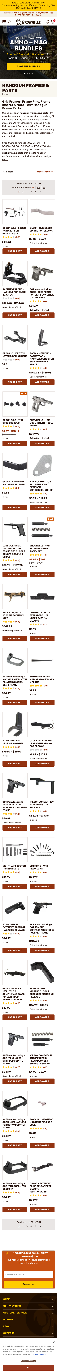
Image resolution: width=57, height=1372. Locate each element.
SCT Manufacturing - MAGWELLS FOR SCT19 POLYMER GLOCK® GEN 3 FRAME (14, 680)
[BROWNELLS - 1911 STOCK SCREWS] (15, 404)
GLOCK (31, 143)
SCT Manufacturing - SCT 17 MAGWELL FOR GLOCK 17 (14, 1186)
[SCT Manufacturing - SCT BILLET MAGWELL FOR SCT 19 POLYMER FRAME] (15, 1103)
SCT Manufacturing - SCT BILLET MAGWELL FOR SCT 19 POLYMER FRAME (14, 1123)
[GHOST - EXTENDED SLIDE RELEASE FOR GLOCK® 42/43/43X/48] (42, 1167)
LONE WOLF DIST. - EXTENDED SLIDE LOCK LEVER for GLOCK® (40, 616)
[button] (4, 22)
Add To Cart (15, 251)
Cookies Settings (28, 1361)
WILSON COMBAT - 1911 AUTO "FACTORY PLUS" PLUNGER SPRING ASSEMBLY (42, 1059)
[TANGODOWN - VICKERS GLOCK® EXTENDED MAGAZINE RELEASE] (42, 972)
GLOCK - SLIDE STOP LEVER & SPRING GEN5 (14, 354)
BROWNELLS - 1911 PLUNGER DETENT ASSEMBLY (40, 548)
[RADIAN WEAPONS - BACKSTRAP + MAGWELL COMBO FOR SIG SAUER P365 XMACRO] (42, 337)
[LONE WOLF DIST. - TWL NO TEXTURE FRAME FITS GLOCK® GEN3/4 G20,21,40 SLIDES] (15, 529)
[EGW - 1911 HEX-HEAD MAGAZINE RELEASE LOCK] (42, 1103)
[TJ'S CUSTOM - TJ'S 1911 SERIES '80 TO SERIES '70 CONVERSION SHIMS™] (42, 465)
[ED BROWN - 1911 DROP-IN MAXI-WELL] (15, 724)
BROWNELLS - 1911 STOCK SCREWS (12, 421)
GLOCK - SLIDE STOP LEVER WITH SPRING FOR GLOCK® (41, 743)
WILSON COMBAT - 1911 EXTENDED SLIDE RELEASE (42, 805)
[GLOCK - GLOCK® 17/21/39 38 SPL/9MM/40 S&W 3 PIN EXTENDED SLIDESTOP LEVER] (15, 972)
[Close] (54, 1342)
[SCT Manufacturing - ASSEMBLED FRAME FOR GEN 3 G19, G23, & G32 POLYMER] (42, 273)
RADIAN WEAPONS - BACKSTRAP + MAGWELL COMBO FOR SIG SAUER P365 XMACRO (42, 359)
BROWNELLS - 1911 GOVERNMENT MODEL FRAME (41, 423)
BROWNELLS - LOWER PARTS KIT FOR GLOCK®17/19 (14, 231)
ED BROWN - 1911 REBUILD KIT (39, 867)
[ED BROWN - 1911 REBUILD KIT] (42, 849)
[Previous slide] (3, 52)
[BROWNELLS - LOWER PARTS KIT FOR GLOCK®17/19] (15, 211)
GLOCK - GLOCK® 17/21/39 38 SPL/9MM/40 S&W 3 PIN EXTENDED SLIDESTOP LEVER (13, 994)
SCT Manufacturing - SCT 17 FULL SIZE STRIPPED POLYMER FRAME (13, 1059)
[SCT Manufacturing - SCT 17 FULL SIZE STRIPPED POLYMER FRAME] (15, 1039)
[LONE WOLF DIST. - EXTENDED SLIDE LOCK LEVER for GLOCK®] (42, 596)
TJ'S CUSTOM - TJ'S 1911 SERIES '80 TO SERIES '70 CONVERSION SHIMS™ (41, 485)
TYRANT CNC (42, 146)
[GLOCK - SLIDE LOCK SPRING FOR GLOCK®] (42, 211)
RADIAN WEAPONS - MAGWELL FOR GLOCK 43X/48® (14, 292)
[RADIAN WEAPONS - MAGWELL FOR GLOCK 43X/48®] (15, 273)
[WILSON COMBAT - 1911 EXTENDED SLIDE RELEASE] (42, 785)
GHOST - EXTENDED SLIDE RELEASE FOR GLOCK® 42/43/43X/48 (41, 1187)
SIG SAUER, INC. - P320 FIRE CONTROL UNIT (13, 615)
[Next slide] (53, 52)
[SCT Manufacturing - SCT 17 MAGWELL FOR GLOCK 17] (15, 1167)
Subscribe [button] (28, 1284)
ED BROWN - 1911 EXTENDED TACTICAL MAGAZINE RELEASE (13, 927)
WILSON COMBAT (21, 146)
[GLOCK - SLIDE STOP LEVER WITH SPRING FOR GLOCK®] (42, 724)
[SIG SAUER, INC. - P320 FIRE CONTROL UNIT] (15, 596)
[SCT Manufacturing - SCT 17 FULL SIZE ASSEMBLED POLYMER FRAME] (15, 785)
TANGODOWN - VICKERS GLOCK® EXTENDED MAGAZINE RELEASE (42, 992)
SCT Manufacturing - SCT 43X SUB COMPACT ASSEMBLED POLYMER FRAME (42, 928)
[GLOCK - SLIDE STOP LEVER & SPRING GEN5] (15, 337)
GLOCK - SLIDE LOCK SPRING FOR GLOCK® (41, 229)
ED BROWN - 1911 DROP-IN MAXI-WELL (13, 742)
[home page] (28, 22)
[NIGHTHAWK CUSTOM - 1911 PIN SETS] (15, 849)
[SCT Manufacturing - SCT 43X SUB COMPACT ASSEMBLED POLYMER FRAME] (42, 908)
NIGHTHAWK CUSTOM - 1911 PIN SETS (14, 867)
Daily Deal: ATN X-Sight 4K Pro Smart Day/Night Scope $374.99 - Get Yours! (28, 14)
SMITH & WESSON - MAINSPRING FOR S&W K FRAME (42, 679)
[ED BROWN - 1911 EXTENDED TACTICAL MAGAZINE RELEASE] (15, 908)
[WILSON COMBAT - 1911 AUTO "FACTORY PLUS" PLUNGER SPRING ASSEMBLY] (42, 1039)
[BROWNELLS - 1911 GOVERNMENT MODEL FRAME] (42, 404)
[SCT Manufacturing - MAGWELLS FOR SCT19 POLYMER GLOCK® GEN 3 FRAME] (15, 660)
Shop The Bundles (28, 66)
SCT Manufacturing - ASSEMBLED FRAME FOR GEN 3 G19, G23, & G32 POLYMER (42, 293)
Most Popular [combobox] (44, 171)
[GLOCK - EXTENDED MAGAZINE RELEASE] (15, 465)
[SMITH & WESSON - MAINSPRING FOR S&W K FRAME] (42, 660)
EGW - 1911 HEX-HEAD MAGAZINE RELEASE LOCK (41, 1122)
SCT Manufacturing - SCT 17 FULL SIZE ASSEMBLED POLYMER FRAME (14, 806)
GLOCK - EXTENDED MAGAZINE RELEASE (13, 483)
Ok (28, 1368)
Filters (9, 171)
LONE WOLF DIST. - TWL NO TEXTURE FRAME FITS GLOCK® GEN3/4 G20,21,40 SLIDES (13, 551)
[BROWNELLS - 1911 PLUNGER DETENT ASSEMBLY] (42, 529)
